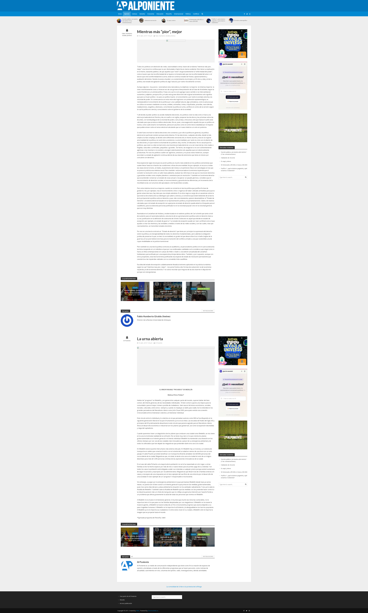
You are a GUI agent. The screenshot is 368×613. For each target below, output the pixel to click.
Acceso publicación (126, 603)
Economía (150, 14)
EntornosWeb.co (153, 611)
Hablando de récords (150, 20)
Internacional (178, 14)
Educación (160, 14)
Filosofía (169, 14)
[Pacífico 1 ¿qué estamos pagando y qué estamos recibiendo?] (208, 21)
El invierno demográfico (240, 20)
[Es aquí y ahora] (164, 20)
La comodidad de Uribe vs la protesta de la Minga (184, 587)
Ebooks (122, 600)
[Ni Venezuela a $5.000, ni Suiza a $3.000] (186, 20)
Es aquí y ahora (171, 20)
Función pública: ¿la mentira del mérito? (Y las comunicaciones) (130, 20)
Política (188, 14)
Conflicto (196, 14)
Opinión (126, 14)
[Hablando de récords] (141, 20)
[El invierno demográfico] (231, 20)
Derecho (142, 14)
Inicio (120, 14)
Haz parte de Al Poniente (128, 596)
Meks (137, 611)
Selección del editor (203, 289)
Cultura (134, 14)
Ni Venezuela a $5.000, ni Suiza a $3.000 (196, 20)
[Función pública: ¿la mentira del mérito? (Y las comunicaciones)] (119, 21)
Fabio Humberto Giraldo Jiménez (127, 34)
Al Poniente (127, 341)
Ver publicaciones (208, 310)
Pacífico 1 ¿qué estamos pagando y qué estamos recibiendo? (218, 20)
